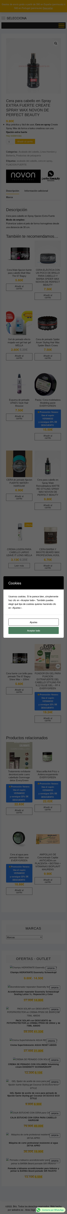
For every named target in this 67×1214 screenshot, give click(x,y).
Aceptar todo (33, 630)
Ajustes (33, 622)
